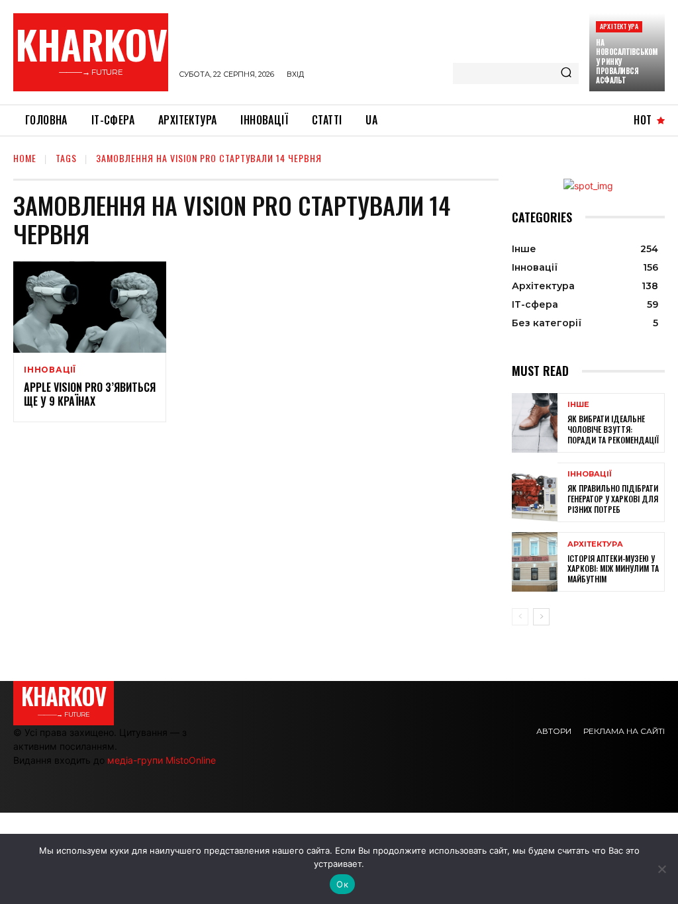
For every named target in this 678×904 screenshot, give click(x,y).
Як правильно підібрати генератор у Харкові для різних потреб (612, 498)
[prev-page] (520, 616)
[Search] (566, 73)
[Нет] (661, 869)
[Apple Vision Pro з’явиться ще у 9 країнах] (89, 307)
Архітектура (619, 26)
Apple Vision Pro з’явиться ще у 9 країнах (90, 394)
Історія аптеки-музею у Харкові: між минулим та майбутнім (613, 568)
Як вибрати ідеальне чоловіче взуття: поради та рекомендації (613, 429)
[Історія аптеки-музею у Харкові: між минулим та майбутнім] (534, 562)
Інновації (50, 370)
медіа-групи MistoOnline (161, 760)
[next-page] (541, 616)
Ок (342, 884)
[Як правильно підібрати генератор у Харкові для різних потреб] (534, 492)
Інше (578, 404)
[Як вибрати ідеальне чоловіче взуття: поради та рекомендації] (534, 423)
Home (24, 158)
